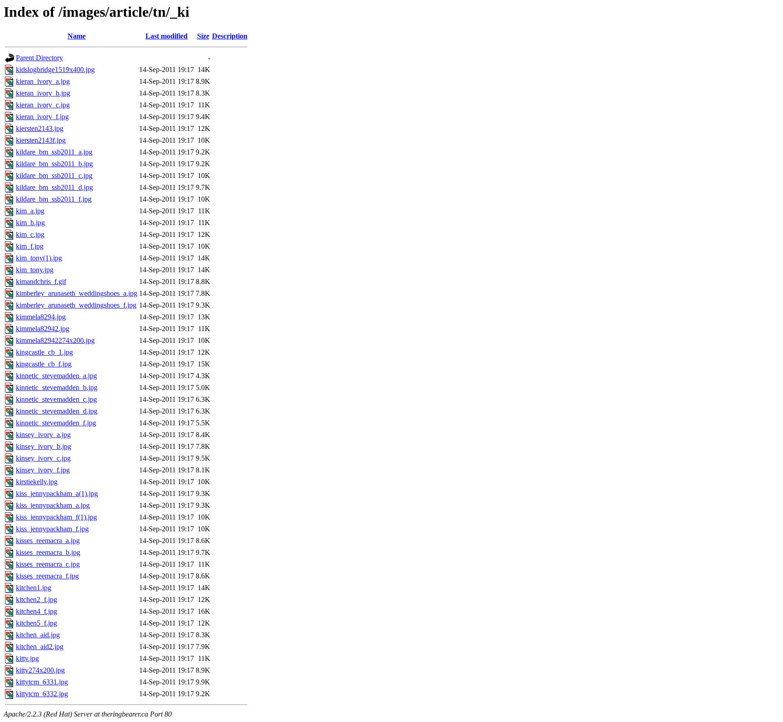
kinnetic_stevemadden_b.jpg (56, 387)
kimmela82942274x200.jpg (55, 340)
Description (229, 36)
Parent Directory (39, 58)
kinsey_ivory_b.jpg (43, 446)
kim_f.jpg (30, 246)
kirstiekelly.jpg (37, 482)
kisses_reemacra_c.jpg (48, 564)
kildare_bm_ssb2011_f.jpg (54, 199)
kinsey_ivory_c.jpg (43, 458)
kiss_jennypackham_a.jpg (53, 505)
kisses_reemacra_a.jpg (48, 540)
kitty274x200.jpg (40, 670)
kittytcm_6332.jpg (42, 694)
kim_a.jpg (30, 211)
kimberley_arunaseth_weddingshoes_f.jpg (76, 305)
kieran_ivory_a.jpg (43, 81)
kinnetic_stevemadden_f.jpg (56, 423)
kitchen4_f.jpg (36, 611)
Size (203, 36)
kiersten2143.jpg (39, 128)
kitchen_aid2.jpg (39, 646)
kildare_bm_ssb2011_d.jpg (54, 187)
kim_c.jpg (30, 234)
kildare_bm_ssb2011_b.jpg (54, 164)
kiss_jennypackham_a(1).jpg (57, 493)
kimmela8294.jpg (41, 317)
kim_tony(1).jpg (39, 258)
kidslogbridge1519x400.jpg (55, 69)
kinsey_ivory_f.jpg (43, 470)
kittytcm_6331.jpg (42, 682)
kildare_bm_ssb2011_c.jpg (54, 175)
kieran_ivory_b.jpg (43, 93)
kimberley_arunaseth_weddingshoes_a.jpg (76, 293)
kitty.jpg (27, 658)
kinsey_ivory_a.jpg (43, 434)
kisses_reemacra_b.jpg (48, 552)
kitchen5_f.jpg (36, 623)
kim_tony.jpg (34, 270)
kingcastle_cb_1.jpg (44, 352)
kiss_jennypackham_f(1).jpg (56, 517)
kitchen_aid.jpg (38, 635)
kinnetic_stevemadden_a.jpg (56, 376)
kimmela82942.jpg (42, 328)
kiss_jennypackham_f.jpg (52, 529)
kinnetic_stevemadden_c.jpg (56, 399)
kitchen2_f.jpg (36, 599)
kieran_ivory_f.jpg (42, 116)
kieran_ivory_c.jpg (43, 105)
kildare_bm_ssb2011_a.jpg (54, 152)
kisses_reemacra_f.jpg (47, 576)
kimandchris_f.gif (41, 281)
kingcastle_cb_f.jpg (44, 364)
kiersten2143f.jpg (41, 140)
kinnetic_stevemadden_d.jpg (56, 411)
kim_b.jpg (30, 222)
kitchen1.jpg (33, 588)
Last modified (166, 36)
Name (77, 36)
